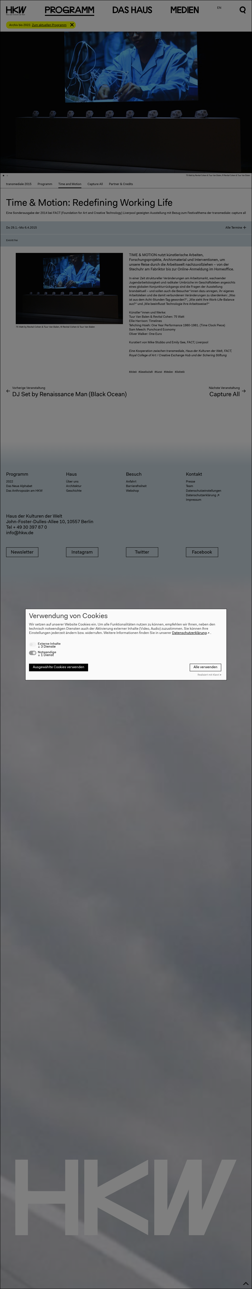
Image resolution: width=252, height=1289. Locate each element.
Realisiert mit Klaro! (208, 675)
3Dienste (47, 647)
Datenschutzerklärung (189, 633)
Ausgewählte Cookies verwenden (58, 667)
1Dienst (46, 655)
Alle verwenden (205, 667)
